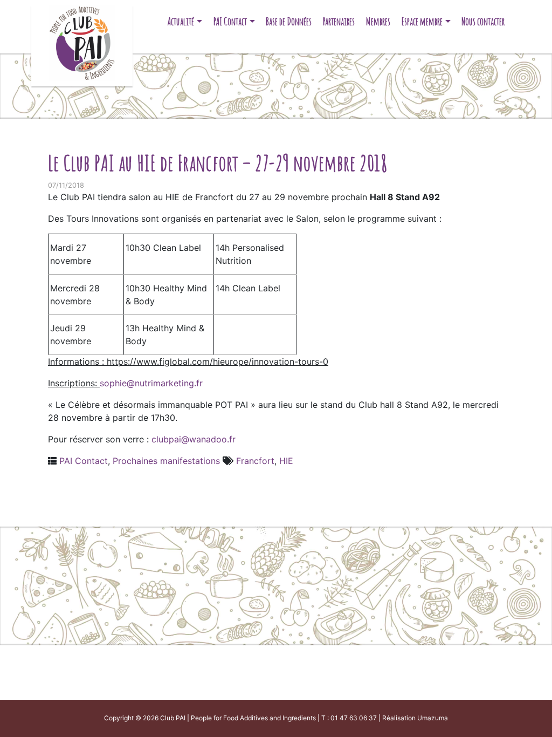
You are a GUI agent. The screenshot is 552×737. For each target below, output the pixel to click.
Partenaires (339, 21)
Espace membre (422, 21)
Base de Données (289, 21)
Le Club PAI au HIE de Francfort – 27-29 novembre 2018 (217, 162)
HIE (286, 460)
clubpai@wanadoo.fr (193, 439)
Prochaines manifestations (166, 460)
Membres (378, 21)
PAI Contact (230, 21)
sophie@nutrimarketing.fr (151, 383)
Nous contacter (483, 21)
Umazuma (432, 718)
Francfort (255, 460)
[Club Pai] (82, 42)
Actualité (181, 21)
